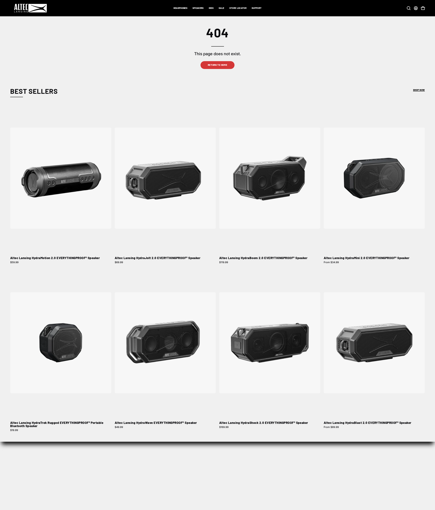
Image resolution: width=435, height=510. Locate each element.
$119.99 (223, 262)
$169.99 (224, 427)
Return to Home (217, 64)
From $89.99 (331, 427)
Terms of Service (274, 478)
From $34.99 (331, 262)
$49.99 (119, 427)
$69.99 (119, 262)
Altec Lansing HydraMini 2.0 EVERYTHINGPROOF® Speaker (366, 258)
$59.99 (14, 262)
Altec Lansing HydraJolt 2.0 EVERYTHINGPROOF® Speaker (157, 258)
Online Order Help (358, 461)
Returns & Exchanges (277, 466)
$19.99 (14, 430)
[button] (180, 8)
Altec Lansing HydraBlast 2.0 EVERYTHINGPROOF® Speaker (367, 422)
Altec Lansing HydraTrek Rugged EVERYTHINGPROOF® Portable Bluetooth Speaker (56, 424)
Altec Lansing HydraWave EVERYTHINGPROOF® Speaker (156, 422)
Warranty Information (361, 472)
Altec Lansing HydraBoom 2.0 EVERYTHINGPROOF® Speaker (263, 258)
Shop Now (419, 89)
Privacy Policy (272, 472)
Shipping (269, 461)
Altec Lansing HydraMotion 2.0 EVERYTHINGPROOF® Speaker (55, 258)
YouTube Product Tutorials (364, 478)
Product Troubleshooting (363, 466)
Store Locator (187, 461)
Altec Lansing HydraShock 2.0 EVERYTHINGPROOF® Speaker (263, 422)
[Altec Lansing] (31, 8)
